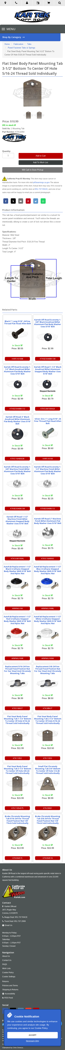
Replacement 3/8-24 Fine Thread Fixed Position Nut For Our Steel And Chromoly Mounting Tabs (47, 670)
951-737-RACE (41, 189)
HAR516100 (48, 458)
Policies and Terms (10, 985)
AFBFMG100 (17, 608)
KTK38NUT (47, 708)
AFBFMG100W (47, 658)
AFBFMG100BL (47, 608)
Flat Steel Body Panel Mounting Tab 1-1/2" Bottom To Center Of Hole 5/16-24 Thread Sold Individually (17, 720)
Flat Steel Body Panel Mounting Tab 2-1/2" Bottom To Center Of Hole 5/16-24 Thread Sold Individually (47, 720)
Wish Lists (6, 968)
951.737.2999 (20, 921)
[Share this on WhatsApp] (43, 201)
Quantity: (6, 151)
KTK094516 (48, 858)
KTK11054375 (17, 808)
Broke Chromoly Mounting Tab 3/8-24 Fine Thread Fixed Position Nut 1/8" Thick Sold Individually (47, 819)
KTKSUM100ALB (48, 408)
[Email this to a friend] (20, 201)
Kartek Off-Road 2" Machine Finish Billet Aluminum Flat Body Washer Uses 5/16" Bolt (47, 521)
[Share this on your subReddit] (35, 201)
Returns (5, 981)
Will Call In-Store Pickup (32, 170)
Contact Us (6, 960)
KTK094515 (17, 858)
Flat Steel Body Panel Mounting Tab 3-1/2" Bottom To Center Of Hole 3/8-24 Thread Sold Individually (17, 769)
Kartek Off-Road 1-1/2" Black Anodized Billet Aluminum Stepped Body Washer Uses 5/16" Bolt (47, 370)
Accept (32, 1035)
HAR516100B (17, 358)
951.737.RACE (21, 917)
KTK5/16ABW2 (47, 558)
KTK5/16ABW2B (17, 458)
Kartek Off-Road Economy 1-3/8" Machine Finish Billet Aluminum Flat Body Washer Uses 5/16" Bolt (17, 470)
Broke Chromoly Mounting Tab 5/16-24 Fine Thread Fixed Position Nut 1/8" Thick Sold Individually (17, 819)
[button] (27, 3)
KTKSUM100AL (17, 558)
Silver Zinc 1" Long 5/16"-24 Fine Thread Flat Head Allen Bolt (47, 421)
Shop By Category (12, 37)
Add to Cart (41, 156)
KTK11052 (17, 758)
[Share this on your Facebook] (5, 201)
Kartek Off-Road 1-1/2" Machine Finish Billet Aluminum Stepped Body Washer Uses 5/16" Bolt (17, 520)
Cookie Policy (41, 1028)
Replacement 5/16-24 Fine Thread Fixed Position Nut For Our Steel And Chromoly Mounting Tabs (17, 670)
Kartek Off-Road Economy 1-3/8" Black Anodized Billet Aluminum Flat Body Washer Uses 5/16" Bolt (47, 323)
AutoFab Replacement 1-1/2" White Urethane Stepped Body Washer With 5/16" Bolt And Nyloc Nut (47, 620)
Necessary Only (32, 1041)
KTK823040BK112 (17, 408)
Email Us (8, 925)
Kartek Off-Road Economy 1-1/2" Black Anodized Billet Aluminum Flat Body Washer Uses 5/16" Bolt (17, 370)
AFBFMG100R (17, 658)
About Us (6, 956)
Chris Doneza (18, 1047)
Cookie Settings (8, 977)
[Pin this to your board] (28, 201)
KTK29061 (47, 808)
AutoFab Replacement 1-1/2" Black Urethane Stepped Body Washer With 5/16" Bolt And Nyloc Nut (17, 570)
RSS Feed (8, 998)
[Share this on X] (13, 201)
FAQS (4, 964)
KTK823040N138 (17, 508)
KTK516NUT (17, 708)
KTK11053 (47, 758)
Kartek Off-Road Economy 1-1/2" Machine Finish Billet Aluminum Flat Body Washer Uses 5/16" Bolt (47, 470)
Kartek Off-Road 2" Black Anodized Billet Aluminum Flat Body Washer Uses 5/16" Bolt (17, 420)
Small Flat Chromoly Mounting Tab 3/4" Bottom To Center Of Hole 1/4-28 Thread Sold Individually (47, 769)
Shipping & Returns (10, 990)
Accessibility (10, 994)
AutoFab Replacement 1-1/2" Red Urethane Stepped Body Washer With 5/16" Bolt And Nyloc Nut (17, 620)
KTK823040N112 (48, 508)
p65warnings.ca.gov (41, 182)
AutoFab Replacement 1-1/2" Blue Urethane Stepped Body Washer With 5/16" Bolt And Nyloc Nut (47, 570)
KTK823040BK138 (47, 358)
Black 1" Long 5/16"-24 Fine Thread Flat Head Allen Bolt (17, 322)
